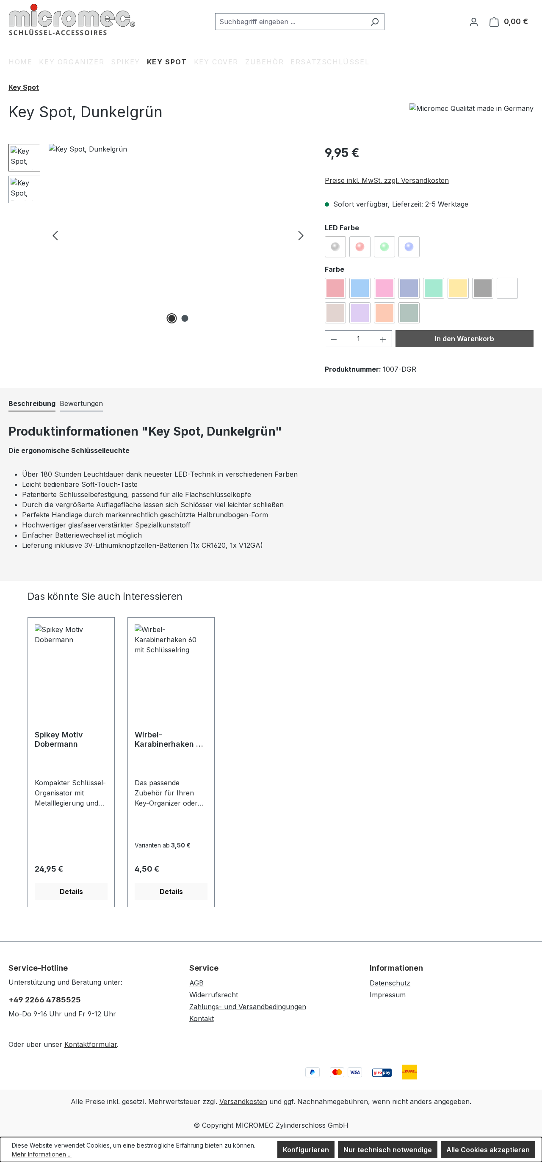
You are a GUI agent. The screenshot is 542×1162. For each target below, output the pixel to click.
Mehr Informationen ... (42, 1154)
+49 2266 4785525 (44, 999)
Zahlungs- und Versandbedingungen (247, 1006)
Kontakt (201, 1018)
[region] (158, 235)
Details (71, 891)
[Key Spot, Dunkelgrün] (178, 235)
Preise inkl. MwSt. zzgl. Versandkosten (387, 180)
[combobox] (290, 21)
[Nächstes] (301, 235)
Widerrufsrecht (213, 995)
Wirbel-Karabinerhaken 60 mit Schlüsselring (170, 739)
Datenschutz (390, 983)
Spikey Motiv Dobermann (59, 739)
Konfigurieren (306, 1149)
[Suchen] (374, 21)
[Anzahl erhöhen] (383, 338)
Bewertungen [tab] (81, 403)
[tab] (31, 403)
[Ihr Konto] (474, 21)
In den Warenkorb (464, 338)
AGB (196, 983)
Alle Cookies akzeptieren (488, 1149)
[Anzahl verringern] (334, 338)
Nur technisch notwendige (387, 1149)
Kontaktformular (90, 1044)
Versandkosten (243, 1101)
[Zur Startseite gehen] (72, 19)
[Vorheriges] (55, 235)
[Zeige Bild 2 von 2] (184, 318)
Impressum (388, 995)
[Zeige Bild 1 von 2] (171, 318)
